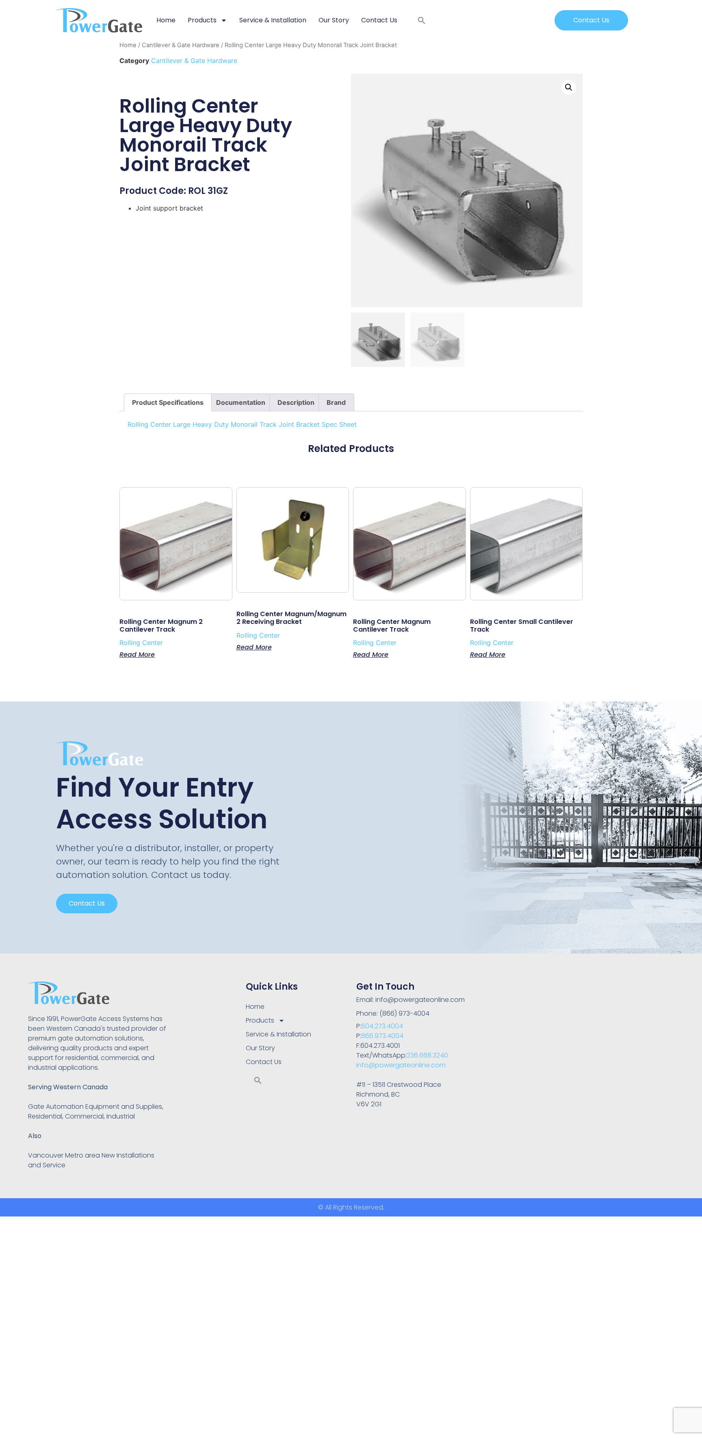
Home (166, 20)
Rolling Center (141, 643)
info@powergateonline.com (401, 1065)
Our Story (333, 20)
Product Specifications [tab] (168, 402)
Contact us (87, 903)
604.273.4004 (382, 1026)
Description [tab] (295, 402)
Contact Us (379, 20)
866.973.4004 (382, 1035)
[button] (422, 20)
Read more (137, 654)
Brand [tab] (336, 402)
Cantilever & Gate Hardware (180, 45)
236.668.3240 (427, 1055)
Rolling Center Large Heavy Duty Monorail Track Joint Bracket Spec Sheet (242, 424)
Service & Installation (272, 20)
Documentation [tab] (240, 402)
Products (202, 20)
